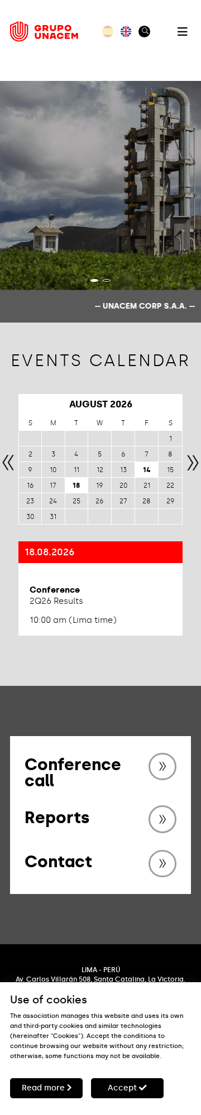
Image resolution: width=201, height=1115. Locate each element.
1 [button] (94, 280)
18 (76, 485)
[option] (100, 185)
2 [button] (107, 280)
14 (147, 470)
